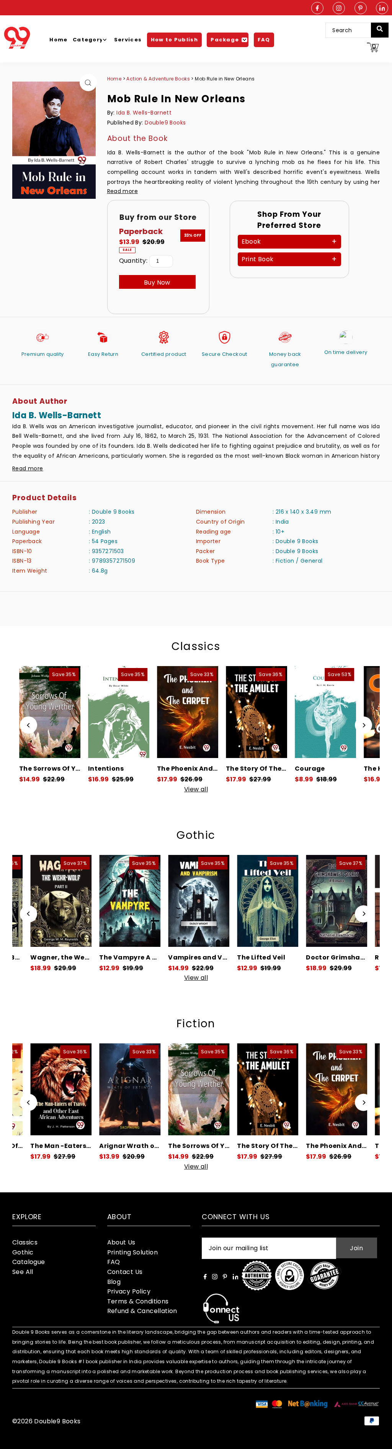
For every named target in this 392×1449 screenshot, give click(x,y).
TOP (378, 1438)
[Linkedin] (382, 8)
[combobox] (353, 30)
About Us (121, 1242)
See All (22, 1271)
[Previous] (28, 725)
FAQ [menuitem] (264, 39)
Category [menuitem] (88, 39)
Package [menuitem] (225, 39)
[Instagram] (339, 8)
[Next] (363, 725)
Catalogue (28, 1261)
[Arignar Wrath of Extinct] (107, 1089)
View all (196, 789)
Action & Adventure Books (158, 78)
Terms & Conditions (138, 1301)
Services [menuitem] (128, 39)
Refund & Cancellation (142, 1311)
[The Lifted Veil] (241, 901)
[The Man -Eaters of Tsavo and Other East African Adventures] (38, 1089)
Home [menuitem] (58, 39)
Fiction (196, 1023)
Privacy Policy (129, 1291)
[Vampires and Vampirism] (172, 901)
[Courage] (301, 712)
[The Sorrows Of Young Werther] (176, 1089)
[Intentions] (94, 712)
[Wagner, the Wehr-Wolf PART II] (34, 901)
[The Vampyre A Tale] (103, 901)
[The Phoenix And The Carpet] (163, 712)
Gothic (195, 835)
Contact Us (125, 1271)
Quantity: (133, 260)
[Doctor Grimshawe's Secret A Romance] (310, 901)
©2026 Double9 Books (46, 1421)
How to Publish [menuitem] (174, 39)
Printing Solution (132, 1252)
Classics (196, 646)
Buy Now (157, 282)
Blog (114, 1281)
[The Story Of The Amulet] (232, 712)
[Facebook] (317, 8)
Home (114, 78)
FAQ (113, 1261)
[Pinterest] (360, 8)
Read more (122, 191)
